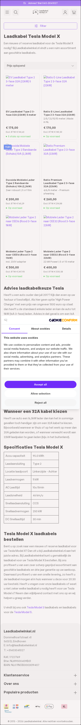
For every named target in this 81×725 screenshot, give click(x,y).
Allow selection (40, 393)
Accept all (40, 384)
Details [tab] (66, 328)
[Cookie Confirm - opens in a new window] (63, 320)
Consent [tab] (14, 328)
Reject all (41, 402)
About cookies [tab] (40, 328)
